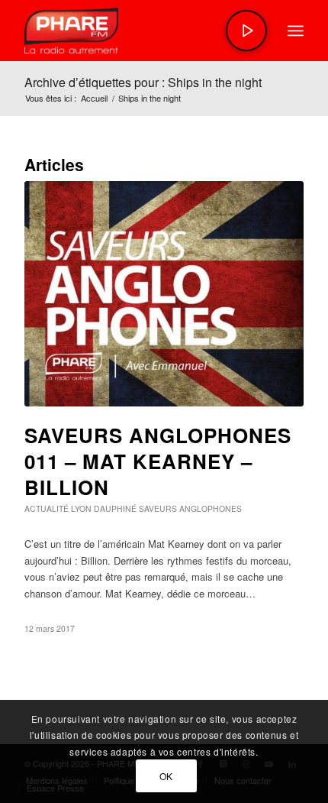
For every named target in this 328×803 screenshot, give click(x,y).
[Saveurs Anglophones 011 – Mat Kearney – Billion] (164, 293)
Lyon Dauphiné (104, 508)
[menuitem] (296, 30)
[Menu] (296, 30)
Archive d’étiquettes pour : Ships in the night (143, 82)
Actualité (46, 508)
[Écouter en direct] (246, 30)
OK (166, 775)
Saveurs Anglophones (190, 508)
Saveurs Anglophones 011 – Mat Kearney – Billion (157, 461)
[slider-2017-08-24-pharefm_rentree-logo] (135, 30)
